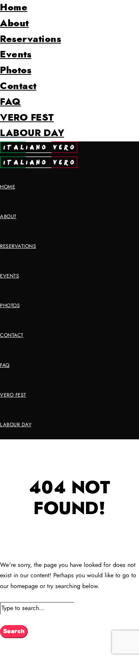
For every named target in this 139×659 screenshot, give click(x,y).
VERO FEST (27, 118)
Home (13, 7)
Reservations (30, 39)
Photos (15, 70)
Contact (18, 86)
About (14, 23)
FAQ (10, 102)
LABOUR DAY (32, 133)
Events (15, 54)
